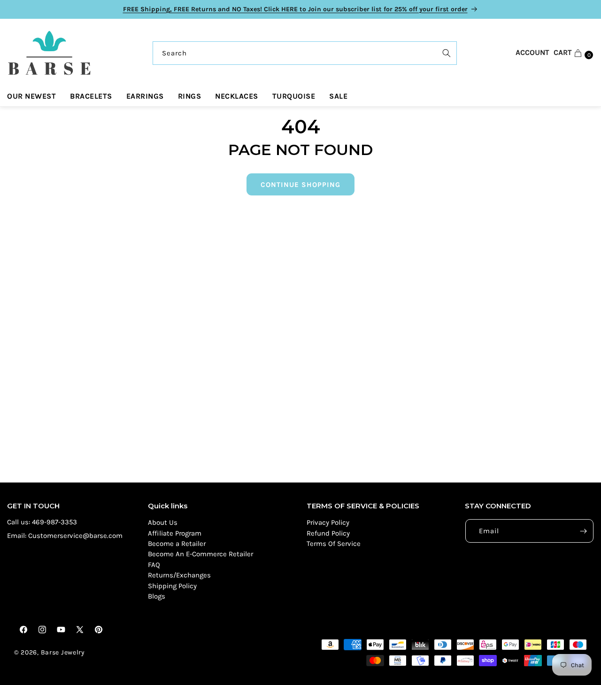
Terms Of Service (334, 543)
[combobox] (305, 53)
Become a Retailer (177, 543)
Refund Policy (328, 533)
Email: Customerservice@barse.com (65, 535)
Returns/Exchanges (179, 575)
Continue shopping (300, 184)
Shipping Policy (172, 586)
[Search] (446, 53)
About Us (162, 522)
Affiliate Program (174, 533)
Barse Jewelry (63, 652)
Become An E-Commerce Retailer (200, 554)
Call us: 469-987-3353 (42, 522)
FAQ (154, 564)
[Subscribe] (583, 531)
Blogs (156, 596)
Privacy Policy (328, 522)
